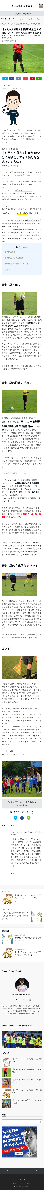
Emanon (27, 1187)
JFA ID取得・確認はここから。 (15, 473)
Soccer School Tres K (22, 6)
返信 (14, 873)
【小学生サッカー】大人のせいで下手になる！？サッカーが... (27, 953)
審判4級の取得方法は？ (15, 258)
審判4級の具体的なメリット (17, 263)
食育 (30, 19)
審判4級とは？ (11, 252)
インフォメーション (22, 13)
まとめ (8, 269)
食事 (17, 175)
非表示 (26, 247)
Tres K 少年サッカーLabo (19, 832)
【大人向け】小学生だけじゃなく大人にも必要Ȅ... (27, 939)
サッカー (21, 19)
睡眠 (22, 175)
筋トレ (39, 19)
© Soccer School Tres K (22, 1184)
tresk (18, 41)
